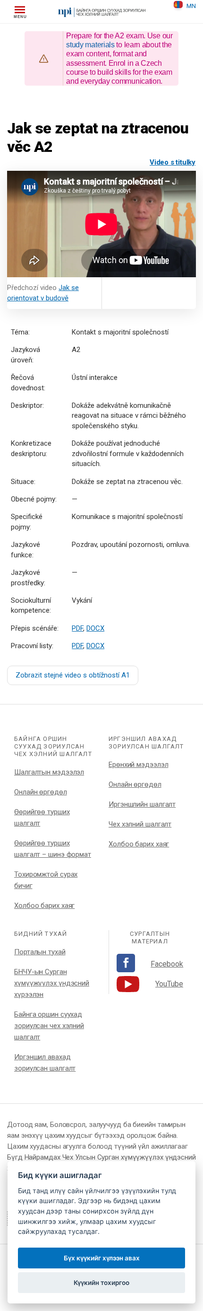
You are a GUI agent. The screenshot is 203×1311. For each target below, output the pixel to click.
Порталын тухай (40, 952)
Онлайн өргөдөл (40, 792)
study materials (90, 45)
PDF (77, 628)
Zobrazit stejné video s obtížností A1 (73, 675)
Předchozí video (43, 293)
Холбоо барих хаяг (44, 905)
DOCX (95, 628)
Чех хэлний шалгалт (140, 824)
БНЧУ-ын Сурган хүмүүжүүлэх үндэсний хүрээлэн (51, 983)
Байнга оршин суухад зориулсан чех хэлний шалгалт (49, 1025)
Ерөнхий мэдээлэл (138, 764)
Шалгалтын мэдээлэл (49, 772)
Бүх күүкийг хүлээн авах (102, 1258)
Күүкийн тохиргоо (101, 1282)
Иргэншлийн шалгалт (142, 804)
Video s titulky (172, 162)
